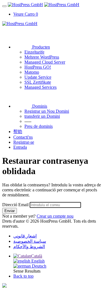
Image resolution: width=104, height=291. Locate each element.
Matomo (31, 72)
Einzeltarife (34, 52)
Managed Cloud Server (44, 62)
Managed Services (40, 87)
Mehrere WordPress (41, 57)
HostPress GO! (37, 67)
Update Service (37, 77)
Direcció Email (15, 204)
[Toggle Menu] (4, 6)
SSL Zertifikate (37, 82)
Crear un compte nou (55, 216)
